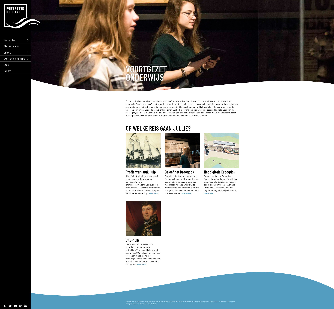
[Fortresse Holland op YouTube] (15, 306)
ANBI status (176, 301)
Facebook (230, 301)
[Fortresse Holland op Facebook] (5, 306)
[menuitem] (15, 40)
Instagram (129, 304)
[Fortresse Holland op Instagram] (20, 306)
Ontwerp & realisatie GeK (148, 304)
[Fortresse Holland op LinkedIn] (25, 306)
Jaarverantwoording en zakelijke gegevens (195, 301)
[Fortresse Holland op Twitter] (10, 306)
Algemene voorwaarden (152, 301)
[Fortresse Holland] (22, 16)
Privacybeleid (166, 301)
